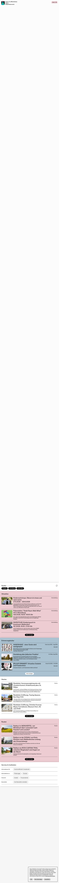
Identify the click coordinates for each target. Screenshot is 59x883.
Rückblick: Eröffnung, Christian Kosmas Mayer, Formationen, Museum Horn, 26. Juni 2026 (27, 707)
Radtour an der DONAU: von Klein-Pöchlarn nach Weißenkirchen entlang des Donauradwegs (26, 739)
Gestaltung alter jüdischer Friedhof (25, 654)
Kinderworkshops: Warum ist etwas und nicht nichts (27, 599)
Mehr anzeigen (29, 634)
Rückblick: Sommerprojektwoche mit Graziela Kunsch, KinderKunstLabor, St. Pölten (27, 685)
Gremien (25, 773)
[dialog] (43, 874)
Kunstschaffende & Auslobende (22, 769)
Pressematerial (24, 777)
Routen (4, 722)
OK (31, 879)
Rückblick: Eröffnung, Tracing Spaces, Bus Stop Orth (26, 696)
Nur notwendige (38, 879)
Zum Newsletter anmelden (20, 782)
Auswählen (47, 879)
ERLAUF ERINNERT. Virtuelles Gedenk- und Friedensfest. (27, 664)
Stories (4, 679)
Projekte (4, 588)
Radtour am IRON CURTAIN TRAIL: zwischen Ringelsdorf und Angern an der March (26, 750)
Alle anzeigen (29, 673)
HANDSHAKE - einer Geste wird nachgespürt (24, 645)
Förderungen (17, 773)
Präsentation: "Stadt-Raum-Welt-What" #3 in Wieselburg (27, 612)
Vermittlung (12, 588)
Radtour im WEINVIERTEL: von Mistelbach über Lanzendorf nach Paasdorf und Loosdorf (25, 728)
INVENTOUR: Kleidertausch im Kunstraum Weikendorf (24, 623)
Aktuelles (4, 594)
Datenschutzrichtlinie (50, 876)
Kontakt (16, 777)
